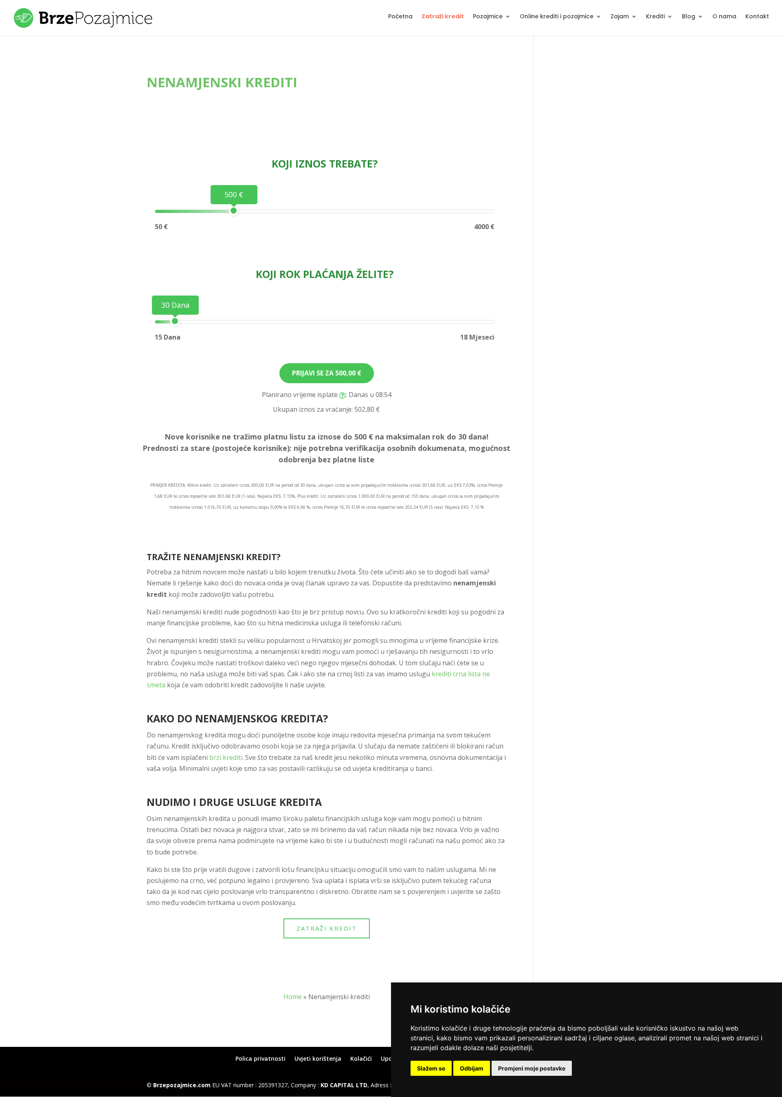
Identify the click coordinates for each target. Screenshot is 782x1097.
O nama (724, 16)
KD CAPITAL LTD (344, 1085)
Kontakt (757, 16)
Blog (688, 16)
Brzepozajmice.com (182, 1085)
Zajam (620, 16)
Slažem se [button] (431, 1068)
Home (292, 996)
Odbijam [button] (471, 1068)
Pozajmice (488, 16)
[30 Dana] (175, 321)
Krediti (655, 16)
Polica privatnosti (260, 1058)
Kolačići (361, 1058)
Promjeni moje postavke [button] (531, 1068)
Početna (400, 16)
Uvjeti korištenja (317, 1058)
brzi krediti (225, 757)
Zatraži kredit (443, 16)
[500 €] (233, 210)
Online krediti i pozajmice (556, 16)
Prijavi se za (326, 373)
